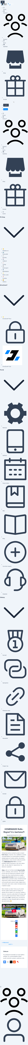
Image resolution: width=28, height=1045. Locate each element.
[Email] (16, 934)
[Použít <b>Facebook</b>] (4, 962)
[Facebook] (16, 921)
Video (3, 870)
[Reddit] (16, 927)
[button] (14, 231)
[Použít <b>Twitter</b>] (11, 962)
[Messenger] (16, 930)
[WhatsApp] (16, 932)
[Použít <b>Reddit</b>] (14, 962)
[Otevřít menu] (3, 2)
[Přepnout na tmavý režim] (6, 105)
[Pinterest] (16, 925)
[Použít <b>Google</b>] (8, 962)
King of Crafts (21, 870)
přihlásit (5, 956)
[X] (16, 923)
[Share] (16, 936)
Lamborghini (5, 877)
